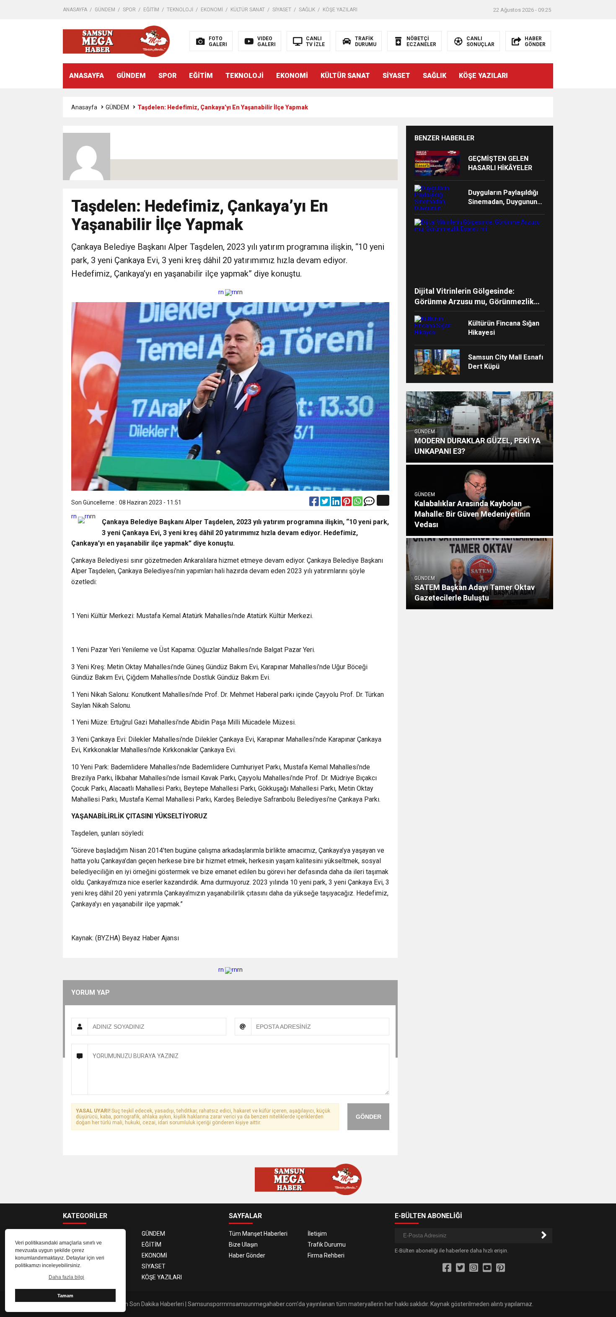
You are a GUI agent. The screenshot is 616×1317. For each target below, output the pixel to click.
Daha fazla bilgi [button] (66, 1277)
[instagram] (473, 1268)
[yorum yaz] (369, 503)
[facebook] (314, 503)
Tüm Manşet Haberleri (258, 1233)
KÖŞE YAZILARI (340, 10)
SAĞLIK (307, 10)
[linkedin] (336, 503)
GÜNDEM (105, 10)
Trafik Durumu (327, 1244)
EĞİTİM (151, 10)
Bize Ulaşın (243, 1244)
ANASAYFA (75, 10)
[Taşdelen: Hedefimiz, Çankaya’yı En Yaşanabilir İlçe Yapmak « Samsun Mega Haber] (116, 40)
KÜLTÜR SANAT (247, 10)
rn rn (227, 292)
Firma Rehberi (326, 1255)
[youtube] (487, 1268)
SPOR (129, 10)
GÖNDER (368, 1116)
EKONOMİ (212, 10)
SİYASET (281, 10)
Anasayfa (84, 107)
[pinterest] (347, 503)
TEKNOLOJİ (180, 10)
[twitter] (325, 503)
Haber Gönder (247, 1255)
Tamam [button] (65, 1295)
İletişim (317, 1233)
